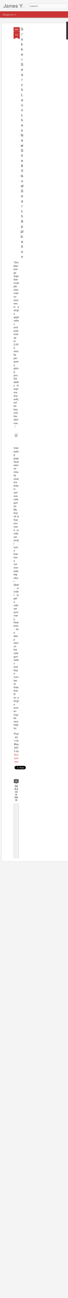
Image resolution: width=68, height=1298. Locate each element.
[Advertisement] (38, 82)
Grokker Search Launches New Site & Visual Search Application (22, 142)
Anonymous (16, 758)
